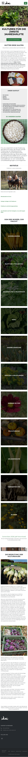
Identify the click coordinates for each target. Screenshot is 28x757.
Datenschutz (18, 751)
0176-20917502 (6, 728)
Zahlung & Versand (4, 751)
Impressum (24, 751)
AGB (9, 751)
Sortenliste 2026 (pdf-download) (14, 536)
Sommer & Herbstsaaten (14, 39)
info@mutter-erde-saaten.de (9, 730)
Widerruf (13, 751)
